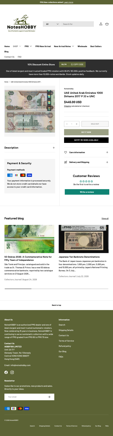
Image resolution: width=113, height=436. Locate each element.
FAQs (61, 356)
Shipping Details (66, 330)
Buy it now (86, 132)
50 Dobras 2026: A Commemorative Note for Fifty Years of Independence (28, 258)
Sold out (95, 124)
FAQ (19, 57)
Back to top (56, 305)
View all (105, 218)
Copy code (78, 64)
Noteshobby (68, 89)
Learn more (65, 2)
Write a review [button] (87, 192)
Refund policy (65, 346)
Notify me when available (86, 140)
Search (62, 324)
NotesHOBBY (14, 420)
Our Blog (62, 351)
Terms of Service (66, 340)
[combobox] (68, 24)
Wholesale (82, 46)
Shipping (67, 106)
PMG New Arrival (43, 46)
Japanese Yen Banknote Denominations (79, 256)
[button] (107, 24)
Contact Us (9, 57)
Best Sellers (96, 46)
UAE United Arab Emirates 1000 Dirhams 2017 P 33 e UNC (26, 82)
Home (7, 46)
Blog (6, 51)
